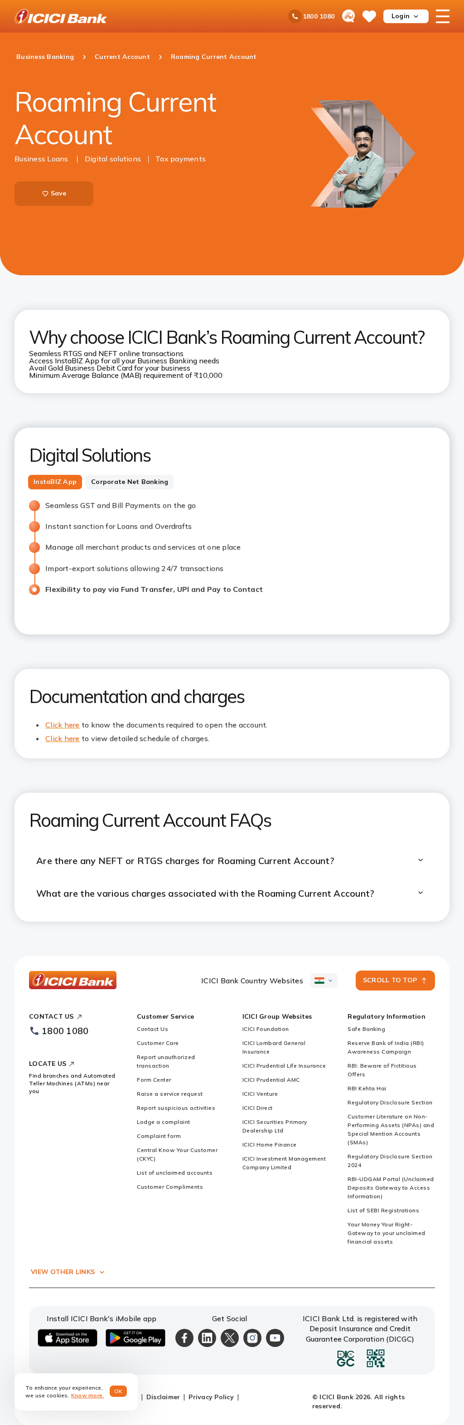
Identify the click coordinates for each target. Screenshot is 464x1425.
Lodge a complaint (163, 1121)
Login (401, 16)
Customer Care (158, 1042)
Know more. (87, 1395)
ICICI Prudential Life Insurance (284, 1065)
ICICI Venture (260, 1093)
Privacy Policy (211, 1397)
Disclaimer (163, 1397)
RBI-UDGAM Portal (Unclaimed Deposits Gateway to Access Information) (391, 1188)
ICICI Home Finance (269, 1144)
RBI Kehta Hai (367, 1088)
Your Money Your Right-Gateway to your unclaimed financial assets (386, 1233)
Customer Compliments (170, 1186)
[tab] (55, 482)
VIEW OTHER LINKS (63, 1272)
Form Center (154, 1079)
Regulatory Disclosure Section (390, 1102)
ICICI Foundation (265, 1028)
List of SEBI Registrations (383, 1210)
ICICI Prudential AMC (271, 1079)
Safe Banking (366, 1028)
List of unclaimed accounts (175, 1172)
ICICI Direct (257, 1107)
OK (118, 1391)
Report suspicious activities (176, 1107)
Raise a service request (170, 1093)
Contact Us (152, 1028)
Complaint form (159, 1135)
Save (59, 193)
